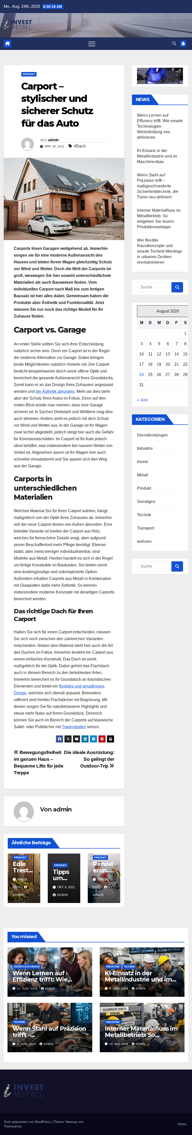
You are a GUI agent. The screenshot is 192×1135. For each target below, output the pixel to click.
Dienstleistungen (152, 435)
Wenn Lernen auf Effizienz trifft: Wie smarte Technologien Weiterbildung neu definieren (160, 126)
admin (53, 140)
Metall (142, 475)
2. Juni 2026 (27, 1043)
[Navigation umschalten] (91, 43)
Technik (144, 515)
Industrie (145, 448)
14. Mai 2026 (119, 1043)
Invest (142, 462)
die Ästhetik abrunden (55, 391)
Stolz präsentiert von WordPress (28, 1122)
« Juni (142, 400)
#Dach (80, 146)
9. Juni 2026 (119, 988)
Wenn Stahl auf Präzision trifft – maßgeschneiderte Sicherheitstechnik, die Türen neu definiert (157, 186)
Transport (145, 528)
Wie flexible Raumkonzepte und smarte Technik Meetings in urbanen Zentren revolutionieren (159, 251)
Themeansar (13, 1126)
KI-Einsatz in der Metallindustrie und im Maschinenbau (157, 156)
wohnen (144, 541)
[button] (174, 43)
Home (182, 1124)
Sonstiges (146, 501)
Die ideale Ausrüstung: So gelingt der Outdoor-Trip (89, 759)
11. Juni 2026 (27, 988)
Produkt (29, 74)
